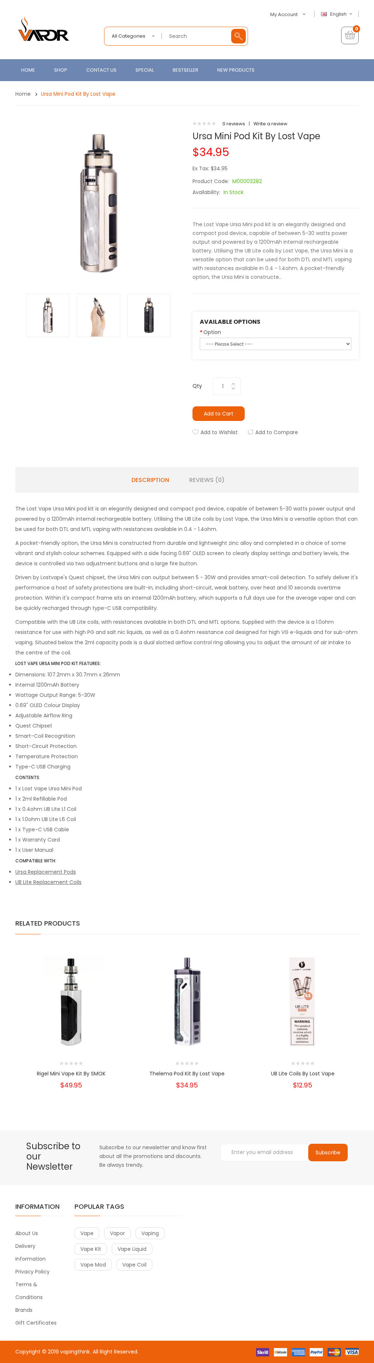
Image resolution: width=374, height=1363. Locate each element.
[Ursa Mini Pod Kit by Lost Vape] (48, 315)
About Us (26, 1233)
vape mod (93, 1264)
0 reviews (233, 123)
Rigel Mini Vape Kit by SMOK (71, 1073)
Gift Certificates (36, 1322)
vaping (150, 1233)
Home (23, 94)
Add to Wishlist (219, 432)
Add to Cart (218, 413)
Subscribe (328, 1152)
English (339, 14)
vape (87, 1233)
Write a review (270, 123)
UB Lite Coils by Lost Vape (303, 1073)
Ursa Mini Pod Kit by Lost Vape (78, 94)
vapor (117, 1233)
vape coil (134, 1264)
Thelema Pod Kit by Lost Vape (187, 1073)
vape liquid (132, 1249)
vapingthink (75, 1351)
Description (150, 480)
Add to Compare (276, 432)
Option (212, 332)
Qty (197, 386)
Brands (24, 1310)
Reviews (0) (207, 480)
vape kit (90, 1249)
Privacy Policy (32, 1271)
